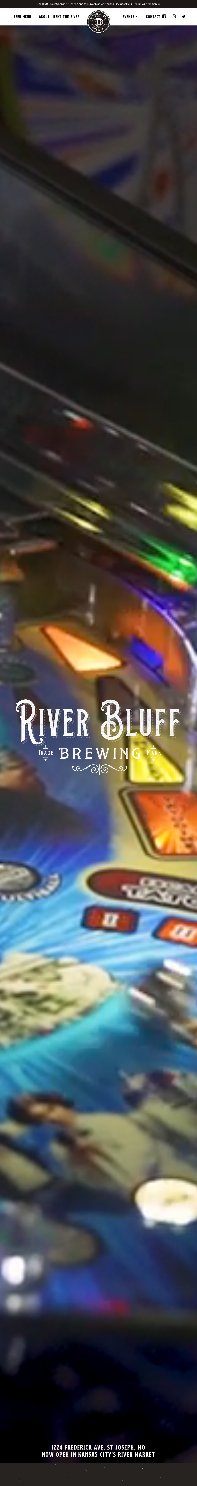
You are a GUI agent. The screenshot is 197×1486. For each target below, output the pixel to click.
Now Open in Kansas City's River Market (98, 1454)
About (44, 16)
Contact (153, 16)
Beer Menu (22, 16)
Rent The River (66, 16)
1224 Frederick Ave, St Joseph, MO (98, 1447)
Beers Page (140, 3)
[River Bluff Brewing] (99, 22)
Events (128, 16)
